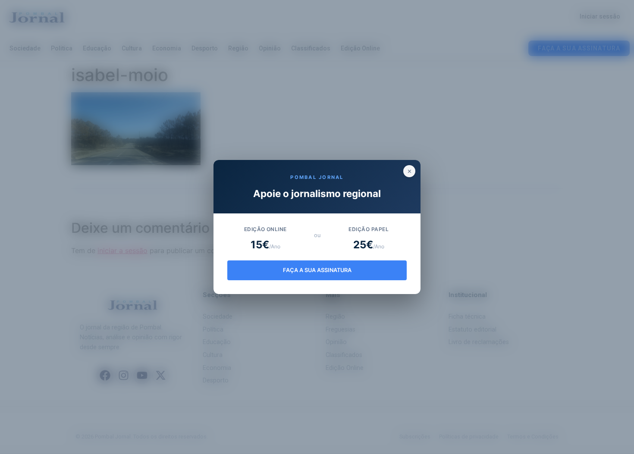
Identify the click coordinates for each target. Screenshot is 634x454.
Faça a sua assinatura (317, 270)
